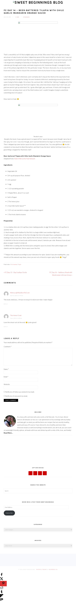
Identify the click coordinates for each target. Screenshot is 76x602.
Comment (8, 346)
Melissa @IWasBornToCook (20, 293)
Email (6, 377)
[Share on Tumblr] (1, 593)
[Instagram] (40, 473)
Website (7, 384)
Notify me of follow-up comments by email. (19, 392)
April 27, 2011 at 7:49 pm (16, 295)
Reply (6, 304)
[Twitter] (35, 473)
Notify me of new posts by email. (16, 396)
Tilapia (19, 264)
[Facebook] (30, 473)
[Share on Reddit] (1, 589)
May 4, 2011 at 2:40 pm (16, 318)
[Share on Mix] (1, 601)
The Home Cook (15, 315)
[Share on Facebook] (1, 575)
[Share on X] (1, 579)
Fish (11, 264)
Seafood (15, 264)
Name (6, 369)
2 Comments (26, 17)
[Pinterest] (45, 473)
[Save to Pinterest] (3, 583)
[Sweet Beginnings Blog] (38, 2)
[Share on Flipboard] (1, 597)
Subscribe (9, 513)
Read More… (8, 433)
